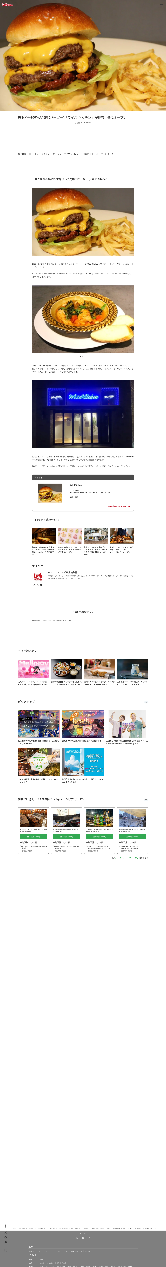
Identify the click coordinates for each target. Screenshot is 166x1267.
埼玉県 (57, 1263)
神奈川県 (50, 1263)
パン (89, 1056)
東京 (52, 1056)
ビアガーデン (133, 858)
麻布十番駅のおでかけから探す (80, 1228)
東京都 (42, 1263)
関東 (41, 1259)
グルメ (78, 1056)
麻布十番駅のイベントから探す (101, 1228)
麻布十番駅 (65, 1056)
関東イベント (44, 1228)
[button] (80, 356)
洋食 (100, 1056)
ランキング (88, 1251)
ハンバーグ (112, 1056)
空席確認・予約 (33, 837)
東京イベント (64, 1228)
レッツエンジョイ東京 (20, 1228)
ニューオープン (42, 1251)
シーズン (66, 1251)
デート (52, 1251)
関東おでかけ (33, 1228)
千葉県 (64, 1263)
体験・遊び (74, 1251)
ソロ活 (58, 1251)
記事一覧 (32, 1251)
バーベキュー (121, 858)
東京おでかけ (54, 1228)
